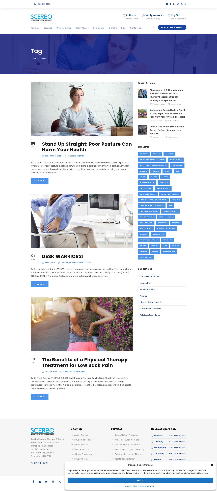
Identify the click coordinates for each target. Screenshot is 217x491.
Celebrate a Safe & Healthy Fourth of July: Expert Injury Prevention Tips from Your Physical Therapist (167, 113)
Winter (155, 251)
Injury (165, 177)
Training (143, 251)
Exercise (156, 171)
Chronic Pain (177, 165)
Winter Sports (169, 251)
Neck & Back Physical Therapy (129, 449)
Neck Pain (176, 200)
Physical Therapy (76, 156)
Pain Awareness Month (149, 211)
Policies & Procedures (150, 315)
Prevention (162, 223)
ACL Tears (144, 154)
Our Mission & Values (149, 276)
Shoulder (143, 234)
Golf (178, 171)
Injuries (154, 177)
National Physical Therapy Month (153, 200)
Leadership (145, 283)
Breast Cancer (175, 160)
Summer (143, 246)
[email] (167, 4)
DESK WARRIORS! (63, 256)
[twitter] (178, 4)
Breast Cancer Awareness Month (153, 165)
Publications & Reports (150, 308)
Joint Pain (164, 183)
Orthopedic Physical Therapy (151, 205)
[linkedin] (174, 4)
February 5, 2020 (53, 156)
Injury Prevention (147, 183)
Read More (39, 181)
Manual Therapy (163, 188)
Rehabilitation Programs (126, 435)
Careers (113, 28)
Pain (170, 205)
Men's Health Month (148, 194)
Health (142, 177)
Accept (140, 480)
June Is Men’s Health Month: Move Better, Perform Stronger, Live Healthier (167, 130)
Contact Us (135, 28)
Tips (83, 372)
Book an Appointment (172, 27)
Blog (123, 28)
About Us (35, 28)
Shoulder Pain (158, 234)
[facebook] (170, 4)
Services (48, 28)
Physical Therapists (83, 439)
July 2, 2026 (158, 121)
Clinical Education (83, 454)
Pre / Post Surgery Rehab (127, 439)
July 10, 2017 (51, 372)
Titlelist (175, 246)
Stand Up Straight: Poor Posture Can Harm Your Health (87, 147)
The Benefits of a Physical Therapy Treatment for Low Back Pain (84, 362)
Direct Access (82, 28)
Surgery (154, 246)
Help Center (98, 28)
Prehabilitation (146, 223)
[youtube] (182, 4)
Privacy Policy (81, 458)
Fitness (167, 171)
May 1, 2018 (50, 263)
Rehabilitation (145, 228)
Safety (65, 263)
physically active (147, 217)
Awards (143, 296)
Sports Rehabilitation (80, 263)
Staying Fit (167, 240)
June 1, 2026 (158, 137)
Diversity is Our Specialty (151, 302)
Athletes (156, 154)
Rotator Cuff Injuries (166, 228)
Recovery (176, 223)
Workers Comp (64, 28)
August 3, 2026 (159, 104)
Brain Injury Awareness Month (152, 160)
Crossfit (143, 171)
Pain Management (170, 211)
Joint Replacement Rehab (127, 444)
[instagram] (185, 4)
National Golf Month (170, 194)
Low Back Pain (145, 188)
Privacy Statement (146, 486)
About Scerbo (81, 435)
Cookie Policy (131, 486)
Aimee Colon (176, 104)
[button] (212, 465)
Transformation (147, 289)
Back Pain (169, 154)
